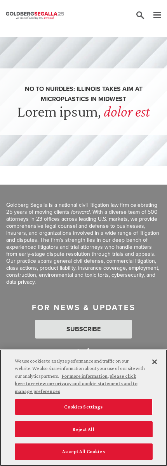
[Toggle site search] (140, 15)
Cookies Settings (83, 407)
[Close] (154, 361)
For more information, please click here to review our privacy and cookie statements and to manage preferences (76, 383)
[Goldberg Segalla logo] (35, 15)
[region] (83, 407)
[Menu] (153, 15)
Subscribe (83, 329)
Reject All (83, 429)
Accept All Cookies (83, 451)
